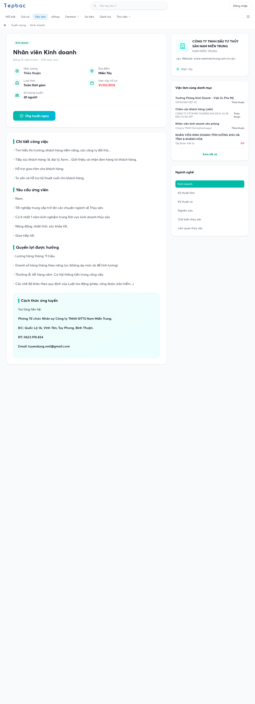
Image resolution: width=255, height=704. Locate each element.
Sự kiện (89, 16)
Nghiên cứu (185, 210)
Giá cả (25, 16)
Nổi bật (10, 16)
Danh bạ (105, 16)
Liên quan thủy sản (190, 228)
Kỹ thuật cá (185, 201)
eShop (55, 16)
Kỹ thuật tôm (186, 193)
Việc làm (40, 16)
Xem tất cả (210, 154)
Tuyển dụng (18, 25)
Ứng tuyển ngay (37, 116)
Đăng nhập (240, 6)
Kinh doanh (37, 25)
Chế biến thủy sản (189, 219)
